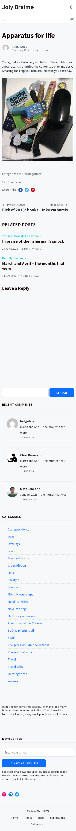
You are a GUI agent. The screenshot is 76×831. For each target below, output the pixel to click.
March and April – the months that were (33, 266)
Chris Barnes (29, 455)
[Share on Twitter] (27, 190)
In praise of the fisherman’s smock (33, 241)
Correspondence (18, 529)
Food (11, 551)
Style (11, 637)
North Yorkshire (18, 601)
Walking (13, 681)
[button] (4, 18)
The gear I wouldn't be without (21, 236)
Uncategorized (32, 174)
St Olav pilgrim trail (21, 630)
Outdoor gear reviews (22, 616)
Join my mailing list (24, 763)
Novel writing (17, 609)
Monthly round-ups (14, 258)
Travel (12, 659)
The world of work (20, 652)
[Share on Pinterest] (33, 190)
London (13, 587)
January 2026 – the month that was (43, 494)
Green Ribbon (17, 565)
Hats (11, 572)
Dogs (11, 536)
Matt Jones (28, 489)
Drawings (14, 544)
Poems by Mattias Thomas (25, 623)
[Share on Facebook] (20, 190)
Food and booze (18, 558)
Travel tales (15, 666)
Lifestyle (13, 580)
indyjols (25, 421)
